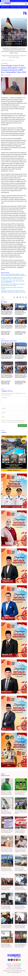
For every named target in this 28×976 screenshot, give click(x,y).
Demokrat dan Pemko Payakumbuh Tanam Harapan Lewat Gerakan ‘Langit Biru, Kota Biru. (7, 869)
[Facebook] (9, 960)
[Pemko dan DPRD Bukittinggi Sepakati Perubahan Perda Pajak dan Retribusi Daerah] (21, 880)
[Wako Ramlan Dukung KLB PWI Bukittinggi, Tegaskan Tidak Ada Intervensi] (21, 918)
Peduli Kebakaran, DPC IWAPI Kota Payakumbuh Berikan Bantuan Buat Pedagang (13, 285)
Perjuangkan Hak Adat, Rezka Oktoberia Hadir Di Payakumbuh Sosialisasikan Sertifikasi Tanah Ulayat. (13, 291)
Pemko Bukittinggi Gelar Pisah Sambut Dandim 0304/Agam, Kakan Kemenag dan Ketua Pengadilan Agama (20, 945)
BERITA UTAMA (14, 33)
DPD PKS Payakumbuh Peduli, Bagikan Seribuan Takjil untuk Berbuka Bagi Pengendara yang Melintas (13, 275)
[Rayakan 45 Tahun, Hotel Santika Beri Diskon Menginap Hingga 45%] (21, 861)
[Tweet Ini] (17, 297)
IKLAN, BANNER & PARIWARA (14, 968)
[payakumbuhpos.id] (7, 4)
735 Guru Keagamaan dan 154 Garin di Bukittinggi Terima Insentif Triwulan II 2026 (7, 888)
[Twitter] (11, 960)
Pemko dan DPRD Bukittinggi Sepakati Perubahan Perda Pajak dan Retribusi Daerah (20, 888)
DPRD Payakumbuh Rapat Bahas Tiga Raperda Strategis (12, 288)
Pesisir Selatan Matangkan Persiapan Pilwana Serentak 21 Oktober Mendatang (6, 812)
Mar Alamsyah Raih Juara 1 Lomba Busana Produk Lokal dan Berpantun (7, 831)
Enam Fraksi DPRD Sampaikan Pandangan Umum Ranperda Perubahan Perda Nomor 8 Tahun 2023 (21, 907)
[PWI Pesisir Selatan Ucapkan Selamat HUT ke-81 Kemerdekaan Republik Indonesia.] (21, 822)
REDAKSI (8, 964)
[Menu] (2, 4)
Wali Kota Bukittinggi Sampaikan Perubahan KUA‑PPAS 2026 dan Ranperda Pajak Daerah (6, 926)
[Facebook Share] (14, 297)
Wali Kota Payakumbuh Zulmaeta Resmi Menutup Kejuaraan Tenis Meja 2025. (14, 39)
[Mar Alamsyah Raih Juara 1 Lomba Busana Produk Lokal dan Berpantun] (7, 822)
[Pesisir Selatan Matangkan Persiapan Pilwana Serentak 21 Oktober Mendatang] (7, 803)
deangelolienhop (7, 74)
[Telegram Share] (23, 297)
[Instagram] (14, 960)
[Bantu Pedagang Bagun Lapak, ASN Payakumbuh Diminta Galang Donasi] (7, 320)
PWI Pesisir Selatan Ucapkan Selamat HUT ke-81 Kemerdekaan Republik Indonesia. (20, 831)
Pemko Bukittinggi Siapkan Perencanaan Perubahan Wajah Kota (6, 945)
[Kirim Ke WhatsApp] (26, 297)
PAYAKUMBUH (4, 63)
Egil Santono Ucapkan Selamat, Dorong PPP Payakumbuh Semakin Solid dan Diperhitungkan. (6, 793)
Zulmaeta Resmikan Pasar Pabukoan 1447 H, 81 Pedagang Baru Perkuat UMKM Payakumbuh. (12, 278)
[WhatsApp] (19, 960)
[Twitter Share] (1, 489)
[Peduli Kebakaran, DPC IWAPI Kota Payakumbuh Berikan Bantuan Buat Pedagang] (21, 320)
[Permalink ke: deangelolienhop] (2, 75)
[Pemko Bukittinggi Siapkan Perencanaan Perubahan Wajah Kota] (7, 937)
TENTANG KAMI (17, 964)
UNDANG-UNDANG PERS (13, 967)
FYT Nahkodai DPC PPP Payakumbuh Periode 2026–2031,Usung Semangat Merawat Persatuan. (21, 793)
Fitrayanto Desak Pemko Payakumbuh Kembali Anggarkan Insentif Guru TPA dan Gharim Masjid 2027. (21, 850)
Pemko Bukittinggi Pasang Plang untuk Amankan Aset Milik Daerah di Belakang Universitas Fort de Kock (7, 907)
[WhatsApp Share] (1, 482)
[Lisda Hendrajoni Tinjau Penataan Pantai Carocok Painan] (21, 803)
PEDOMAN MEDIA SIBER (14, 965)
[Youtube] (17, 960)
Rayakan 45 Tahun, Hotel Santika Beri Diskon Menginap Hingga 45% (21, 869)
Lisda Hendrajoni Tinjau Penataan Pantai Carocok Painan (21, 812)
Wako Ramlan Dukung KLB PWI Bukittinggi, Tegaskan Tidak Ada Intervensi (20, 926)
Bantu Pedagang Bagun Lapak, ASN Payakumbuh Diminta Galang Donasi (12, 281)
